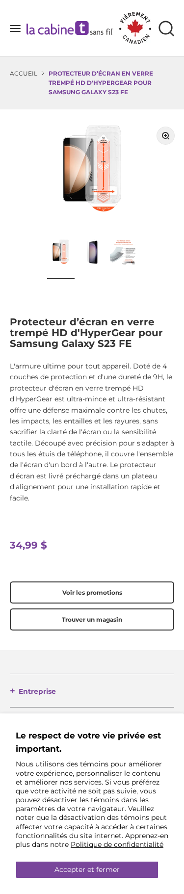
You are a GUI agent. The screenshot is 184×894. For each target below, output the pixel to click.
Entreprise (37, 691)
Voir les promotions (92, 592)
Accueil (23, 73)
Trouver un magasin (92, 619)
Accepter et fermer (87, 869)
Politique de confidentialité (117, 844)
